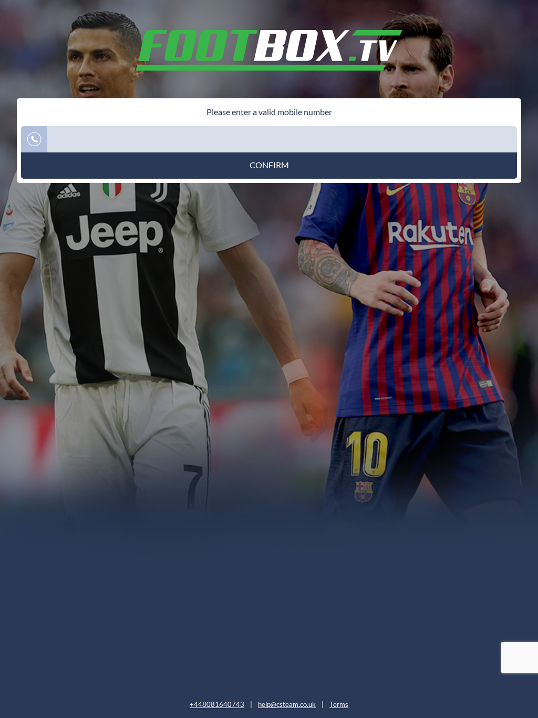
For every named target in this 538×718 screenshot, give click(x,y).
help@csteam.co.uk (287, 704)
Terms (338, 704)
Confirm (269, 165)
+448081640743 (217, 704)
